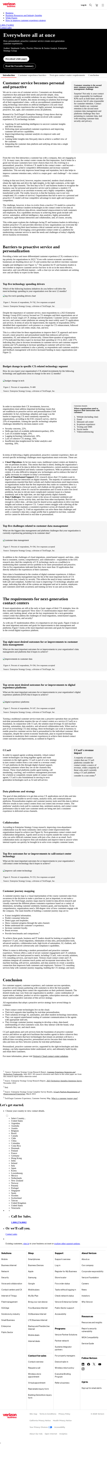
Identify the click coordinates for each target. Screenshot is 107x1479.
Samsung (32, 1277)
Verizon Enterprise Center (66, 1302)
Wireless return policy (64, 1368)
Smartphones (34, 1259)
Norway (14, 1183)
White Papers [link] (11, 18)
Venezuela (15, 1208)
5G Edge (5, 1308)
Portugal (15, 1188)
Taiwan (14, 1200)
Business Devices (36, 1265)
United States (17, 1121)
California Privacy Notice (40, 1421)
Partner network (62, 1341)
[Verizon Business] (9, 4)
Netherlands (16, 1178)
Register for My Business (66, 1271)
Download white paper (16, 59)
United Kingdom (18, 1203)
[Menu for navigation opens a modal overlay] (103, 5)
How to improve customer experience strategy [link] (26, 20)
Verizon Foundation (90, 1277)
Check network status (64, 1296)
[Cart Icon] (97, 5)
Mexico (14, 1175)
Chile (13, 1138)
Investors (86, 1296)
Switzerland (16, 1198)
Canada (14, 1136)
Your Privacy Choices (39, 1427)
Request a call (34, 1368)
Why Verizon (87, 1302)
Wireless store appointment (34, 1375)
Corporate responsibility (92, 1271)
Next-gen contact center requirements (67, 75)
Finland (14, 1151)
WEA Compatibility (90, 1337)
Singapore (15, 1190)
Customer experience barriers (32, 75)
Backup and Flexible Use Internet (39, 1327)
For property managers (65, 1355)
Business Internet (9, 1265)
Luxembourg (17, 1173)
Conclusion (93, 75)
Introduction (9, 75)
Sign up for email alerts (92, 1388)
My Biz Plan (33, 1296)
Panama (14, 1185)
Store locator (61, 1277)
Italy (13, 1165)
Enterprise (6, 1326)
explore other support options (67, 1243)
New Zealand (17, 1180)
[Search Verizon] (90, 5)
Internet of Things (9, 1296)
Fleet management (9, 1302)
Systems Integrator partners (63, 1348)
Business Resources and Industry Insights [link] (24, 15)
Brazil (13, 1133)
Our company (88, 1265)
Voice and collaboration (11, 1283)
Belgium (15, 1131)
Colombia (15, 1143)
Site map (33, 1414)
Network (5, 1271)
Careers (85, 1283)
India (13, 1161)
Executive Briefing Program (63, 1375)
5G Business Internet (37, 1314)
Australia (15, 1126)
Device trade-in (61, 1362)
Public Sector (7, 1332)
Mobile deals (33, 1335)
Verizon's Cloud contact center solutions (50, 1056)
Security (5, 1277)
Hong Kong (16, 1158)
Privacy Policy (64, 1414)
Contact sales (11, 1234)
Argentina (15, 1123)
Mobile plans (33, 1289)
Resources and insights (92, 1322)
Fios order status (62, 1283)
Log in (57, 1265)
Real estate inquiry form (38, 1389)
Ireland (14, 1163)
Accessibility (60, 1314)
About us (85, 1259)
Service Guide (88, 1343)
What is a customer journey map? (64, 1098)
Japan (13, 1168)
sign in (26, 1243)
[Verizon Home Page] (10, 1415)
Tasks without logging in (65, 1289)
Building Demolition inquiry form (40, 1396)
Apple (30, 1271)
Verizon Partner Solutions (66, 1334)
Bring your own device (38, 1302)
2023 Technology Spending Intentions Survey (64, 1081)
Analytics (63, 1434)
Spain (13, 1193)
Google (31, 1283)
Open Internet (51, 1434)
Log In (83, 5)
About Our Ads (36, 1434)
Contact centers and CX (11, 1289)
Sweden (14, 1195)
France (14, 1153)
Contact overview (35, 1362)
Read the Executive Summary (19, 66)
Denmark (15, 1148)
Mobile (4, 1259)
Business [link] (9, 13)
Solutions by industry (10, 1314)
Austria (14, 1128)
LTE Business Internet (37, 1320)
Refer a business (62, 1383)
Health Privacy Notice (62, 1421)
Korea (14, 1170)
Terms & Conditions (47, 1414)
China (13, 1141)
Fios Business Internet (38, 1308)
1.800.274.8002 (19, 1222)
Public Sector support (64, 1308)
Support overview (62, 1259)
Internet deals (34, 1341)
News (84, 1289)
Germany (15, 1156)
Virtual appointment (36, 1383)
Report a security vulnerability (89, 1329)
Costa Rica (16, 1146)
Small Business (8, 1320)
